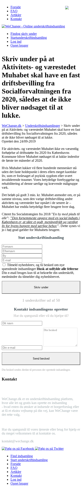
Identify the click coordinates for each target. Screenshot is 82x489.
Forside (15, 7)
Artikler (15, 15)
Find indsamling (21, 456)
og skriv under (23, 34)
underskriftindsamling (28, 37)
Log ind (15, 41)
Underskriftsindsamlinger (42, 125)
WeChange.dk (11, 125)
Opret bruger (19, 45)
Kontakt (16, 19)
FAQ (13, 11)
